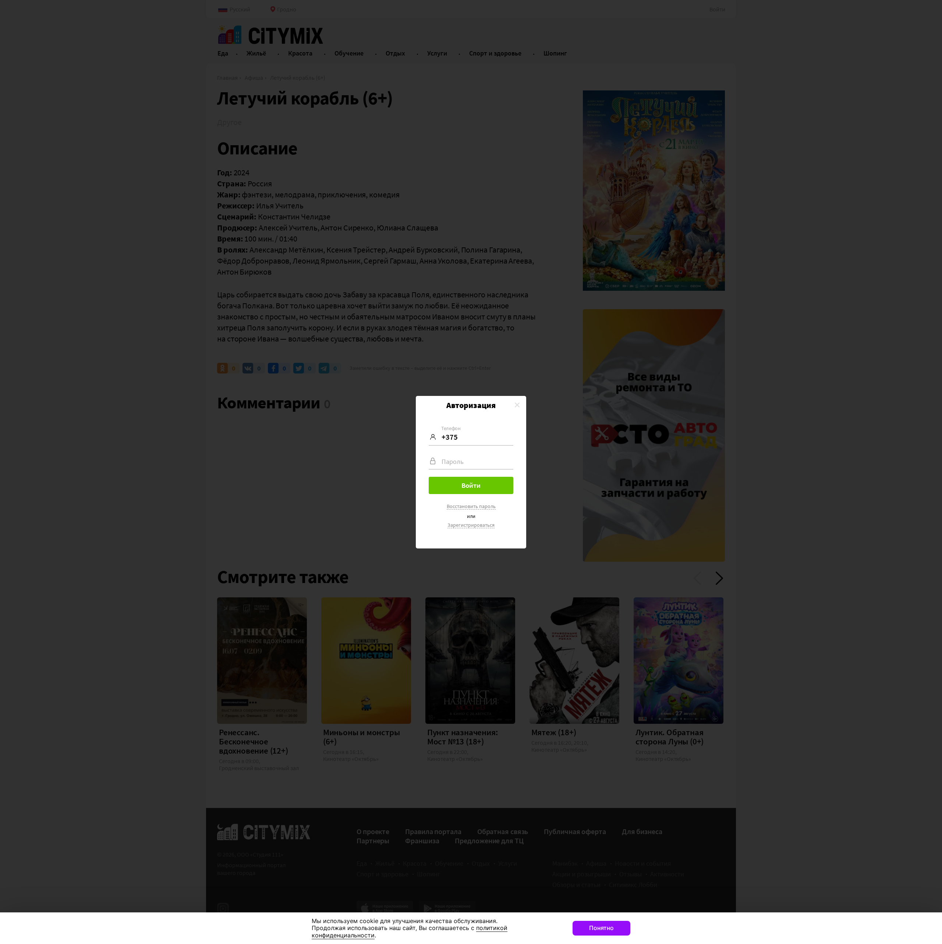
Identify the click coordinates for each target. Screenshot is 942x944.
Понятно (601, 928)
